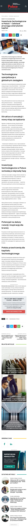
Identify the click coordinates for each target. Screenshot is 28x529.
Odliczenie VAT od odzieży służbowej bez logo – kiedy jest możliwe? (14, 371)
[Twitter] (6, 35)
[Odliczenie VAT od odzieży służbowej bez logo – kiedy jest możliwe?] (14, 360)
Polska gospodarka (13, 422)
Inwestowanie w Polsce (14, 318)
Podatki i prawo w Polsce (14, 368)
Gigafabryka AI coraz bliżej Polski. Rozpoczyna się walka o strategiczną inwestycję (14, 426)
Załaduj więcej (13, 524)
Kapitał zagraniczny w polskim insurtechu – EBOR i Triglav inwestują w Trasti (20, 337)
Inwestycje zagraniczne (14, 16)
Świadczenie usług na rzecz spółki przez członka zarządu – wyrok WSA (14, 399)
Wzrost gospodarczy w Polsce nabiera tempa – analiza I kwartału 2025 (7, 337)
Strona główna (5, 16)
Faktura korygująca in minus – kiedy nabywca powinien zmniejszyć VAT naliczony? (18, 510)
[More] (21, 35)
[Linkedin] (17, 35)
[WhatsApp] (13, 35)
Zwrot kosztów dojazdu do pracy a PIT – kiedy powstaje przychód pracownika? (18, 519)
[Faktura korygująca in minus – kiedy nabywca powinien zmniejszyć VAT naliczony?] (5, 509)
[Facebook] (3, 35)
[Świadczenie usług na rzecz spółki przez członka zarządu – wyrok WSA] (14, 388)
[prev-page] (3, 433)
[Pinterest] (10, 35)
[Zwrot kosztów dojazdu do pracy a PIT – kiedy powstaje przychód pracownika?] (5, 518)
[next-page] (5, 433)
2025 (7, 318)
